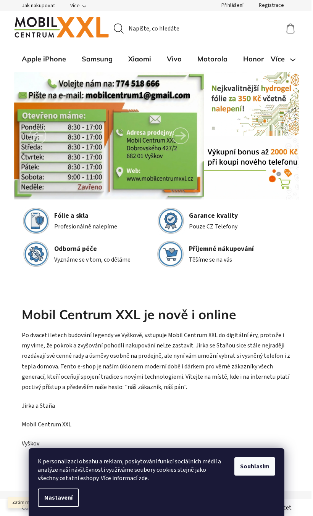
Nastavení (58, 497)
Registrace (271, 5)
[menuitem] (44, 59)
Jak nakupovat (38, 6)
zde (143, 478)
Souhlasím (254, 466)
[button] (37, 135)
